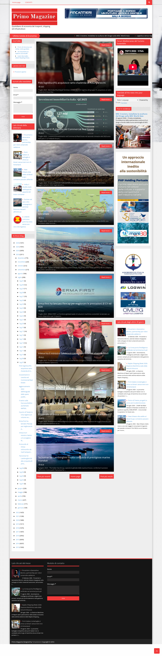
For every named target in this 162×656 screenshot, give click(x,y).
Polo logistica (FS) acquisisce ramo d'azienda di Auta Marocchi (72, 82)
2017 (18, 532)
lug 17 (22, 331)
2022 (18, 512)
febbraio (21, 504)
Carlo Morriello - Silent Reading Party (22, 57)
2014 (18, 543)
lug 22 (22, 316)
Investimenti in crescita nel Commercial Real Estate (66, 129)
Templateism (37, 642)
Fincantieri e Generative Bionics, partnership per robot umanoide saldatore (137, 331)
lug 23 (22, 312)
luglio (20, 277)
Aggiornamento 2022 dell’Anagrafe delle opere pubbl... (24, 391)
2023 (18, 254)
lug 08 (22, 358)
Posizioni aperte (20, 72)
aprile (20, 496)
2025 (18, 247)
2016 (18, 536)
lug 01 (22, 484)
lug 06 (22, 468)
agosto (20, 273)
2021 (18, 516)
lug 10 (22, 354)
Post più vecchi (106, 476)
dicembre (21, 258)
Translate (123, 103)
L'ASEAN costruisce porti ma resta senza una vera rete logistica (22, 222)
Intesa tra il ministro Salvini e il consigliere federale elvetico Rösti (73, 353)
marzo (20, 500)
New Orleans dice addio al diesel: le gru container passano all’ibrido (23, 174)
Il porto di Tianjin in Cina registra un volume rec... (26, 414)
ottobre (21, 266)
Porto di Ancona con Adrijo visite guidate (23, 48)
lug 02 (22, 480)
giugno (20, 488)
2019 (18, 524)
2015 (18, 539)
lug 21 (22, 320)
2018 (18, 528)
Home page (16, 2)
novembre (21, 262)
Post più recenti (43, 476)
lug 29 (22, 288)
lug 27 (22, 296)
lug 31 (22, 281)
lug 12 (22, 347)
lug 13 (22, 343)
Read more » (106, 45)
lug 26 (22, 300)
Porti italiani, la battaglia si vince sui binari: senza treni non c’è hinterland (137, 384)
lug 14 (22, 339)
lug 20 (22, 323)
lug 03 (22, 476)
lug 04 (22, 472)
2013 (18, 547)
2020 (18, 520)
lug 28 (22, 292)
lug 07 (22, 362)
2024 (18, 250)
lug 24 (22, 308)
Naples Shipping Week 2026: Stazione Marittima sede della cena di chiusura (137, 365)
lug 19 (22, 327)
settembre (21, 270)
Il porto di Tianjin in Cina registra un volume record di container (72, 260)
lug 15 (22, 335)
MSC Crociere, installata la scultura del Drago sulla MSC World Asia (70, 36)
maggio (20, 492)
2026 (18, 243)
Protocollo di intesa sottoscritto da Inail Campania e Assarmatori (73, 414)
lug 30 (22, 285)
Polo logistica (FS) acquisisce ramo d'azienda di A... (25, 368)
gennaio (21, 508)
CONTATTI (28, 2)
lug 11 (22, 351)
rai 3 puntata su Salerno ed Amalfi (22, 52)
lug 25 (22, 304)
